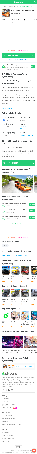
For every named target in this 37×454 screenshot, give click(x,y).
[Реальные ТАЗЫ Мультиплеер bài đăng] (17, 184)
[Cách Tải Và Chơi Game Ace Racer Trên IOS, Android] (12, 342)
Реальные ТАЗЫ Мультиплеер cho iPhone (15, 255)
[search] (35, 2)
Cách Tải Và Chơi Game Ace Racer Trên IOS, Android (11, 351)
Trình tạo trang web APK (9, 419)
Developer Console (7, 416)
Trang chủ (4, 6)
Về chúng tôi (5, 432)
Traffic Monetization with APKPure (11, 425)
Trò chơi (10, 6)
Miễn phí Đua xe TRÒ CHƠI (25, 128)
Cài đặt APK (5, 399)
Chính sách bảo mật (7, 452)
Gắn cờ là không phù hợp (26, 135)
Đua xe (16, 6)
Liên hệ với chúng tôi (7, 435)
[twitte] (9, 390)
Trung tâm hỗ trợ (6, 441)
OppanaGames (16, 13)
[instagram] (6, 390)
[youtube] (12, 390)
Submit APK (5, 422)
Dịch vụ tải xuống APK (8, 405)
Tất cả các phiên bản (18, 224)
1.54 (7, 120)
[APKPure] (18, 2)
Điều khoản (26, 452)
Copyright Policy (17, 452)
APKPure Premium (7, 408)
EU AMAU (32, 452)
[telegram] (3, 390)
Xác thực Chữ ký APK (8, 402)
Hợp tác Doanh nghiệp (8, 438)
